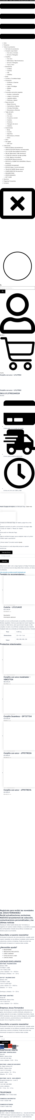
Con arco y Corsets (12, 53)
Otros (8, 90)
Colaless (9, 68)
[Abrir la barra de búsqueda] (0, 285)
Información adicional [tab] (9, 617)
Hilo (8, 72)
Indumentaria (9, 128)
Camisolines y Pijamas (13, 106)
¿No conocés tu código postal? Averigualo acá (12, 572)
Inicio (5, 43)
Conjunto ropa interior (11, 51)
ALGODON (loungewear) (12, 165)
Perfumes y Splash (12, 100)
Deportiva (9, 133)
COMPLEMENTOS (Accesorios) (14, 171)
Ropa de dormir (9, 102)
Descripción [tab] (7, 615)
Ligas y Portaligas (12, 86)
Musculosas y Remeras (13, 110)
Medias (9, 88)
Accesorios (8, 80)
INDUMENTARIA (9, 173)
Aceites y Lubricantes (13, 94)
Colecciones (7, 145)
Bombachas (8, 66)
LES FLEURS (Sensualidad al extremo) (15, 151)
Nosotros (6, 179)
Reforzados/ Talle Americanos (15, 60)
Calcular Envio (6, 552)
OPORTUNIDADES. (10, 175)
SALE (6, 139)
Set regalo (8, 141)
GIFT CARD (8, 177)
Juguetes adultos (12, 98)
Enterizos (9, 122)
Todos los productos (9, 47)
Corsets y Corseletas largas (13, 78)
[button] (17, 21)
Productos (6, 45)
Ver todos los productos (12, 49)
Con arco (9, 58)
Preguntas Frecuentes (10, 181)
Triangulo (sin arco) (12, 124)
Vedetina (9, 74)
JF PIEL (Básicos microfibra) (13, 157)
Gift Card (9, 143)
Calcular (4, 561)
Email (1, 1036)
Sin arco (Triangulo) (12, 55)
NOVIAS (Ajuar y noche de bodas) (14, 167)
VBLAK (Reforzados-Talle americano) (15, 153)
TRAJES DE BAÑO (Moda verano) (14, 169)
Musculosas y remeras (13, 135)
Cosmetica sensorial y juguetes (14, 92)
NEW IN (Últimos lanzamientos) (14, 147)
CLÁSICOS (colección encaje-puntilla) (15, 155)
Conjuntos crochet (12, 118)
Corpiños (7, 57)
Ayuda (20, 542)
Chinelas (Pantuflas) (12, 108)
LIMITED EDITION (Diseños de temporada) (17, 149)
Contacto (6, 183)
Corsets (9, 132)
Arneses (9, 84)
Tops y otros (10, 64)
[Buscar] (2, 291)
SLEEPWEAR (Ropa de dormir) (13, 159)
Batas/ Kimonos (11, 104)
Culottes (9, 70)
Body (6, 76)
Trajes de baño (9, 112)
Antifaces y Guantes (12, 82)
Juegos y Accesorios (13, 96)
